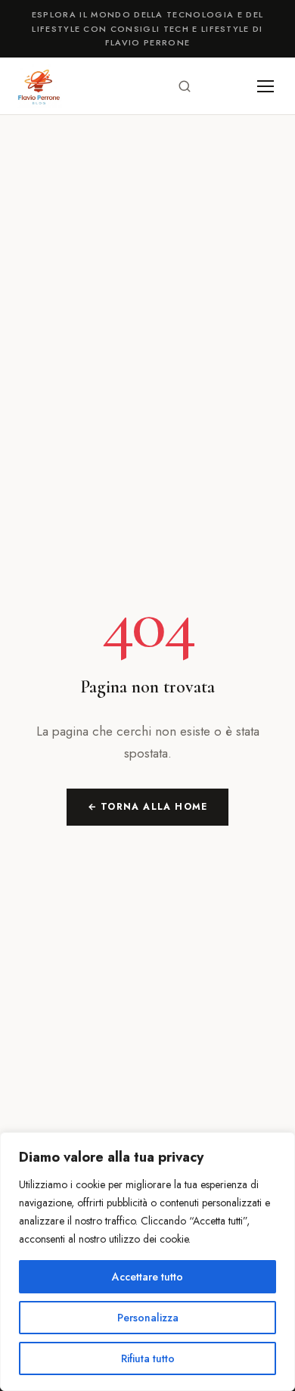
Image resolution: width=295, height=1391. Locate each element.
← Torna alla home (147, 807)
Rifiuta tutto (148, 1358)
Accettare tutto (147, 1276)
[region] (147, 1261)
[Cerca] (184, 86)
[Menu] (265, 86)
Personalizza (148, 1317)
